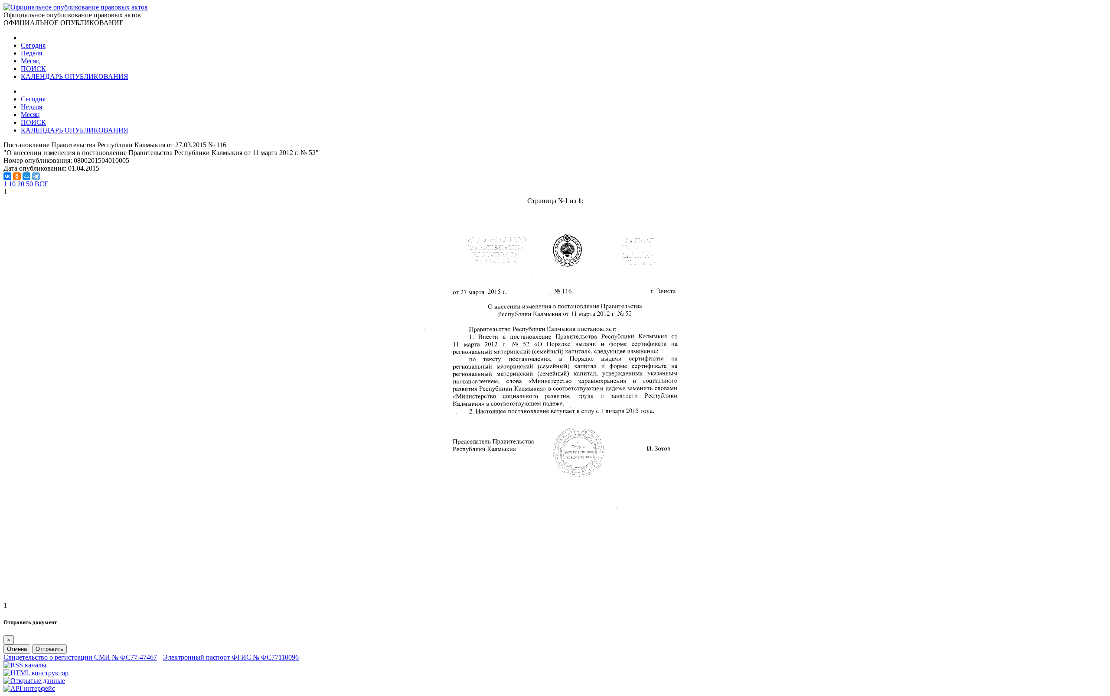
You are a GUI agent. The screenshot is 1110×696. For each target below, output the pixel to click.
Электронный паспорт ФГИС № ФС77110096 (231, 657)
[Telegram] (36, 176)
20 (20, 184)
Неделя (31, 53)
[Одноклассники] (17, 176)
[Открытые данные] (34, 680)
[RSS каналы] (24, 665)
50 (29, 184)
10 (12, 184)
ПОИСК (33, 68)
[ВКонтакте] (7, 176)
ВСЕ (42, 184)
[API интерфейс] (29, 688)
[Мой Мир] (26, 176)
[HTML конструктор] (36, 673)
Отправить (49, 649)
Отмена (17, 649)
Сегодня (33, 45)
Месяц (30, 61)
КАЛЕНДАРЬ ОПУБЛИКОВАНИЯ (74, 76)
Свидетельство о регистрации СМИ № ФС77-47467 (80, 657)
